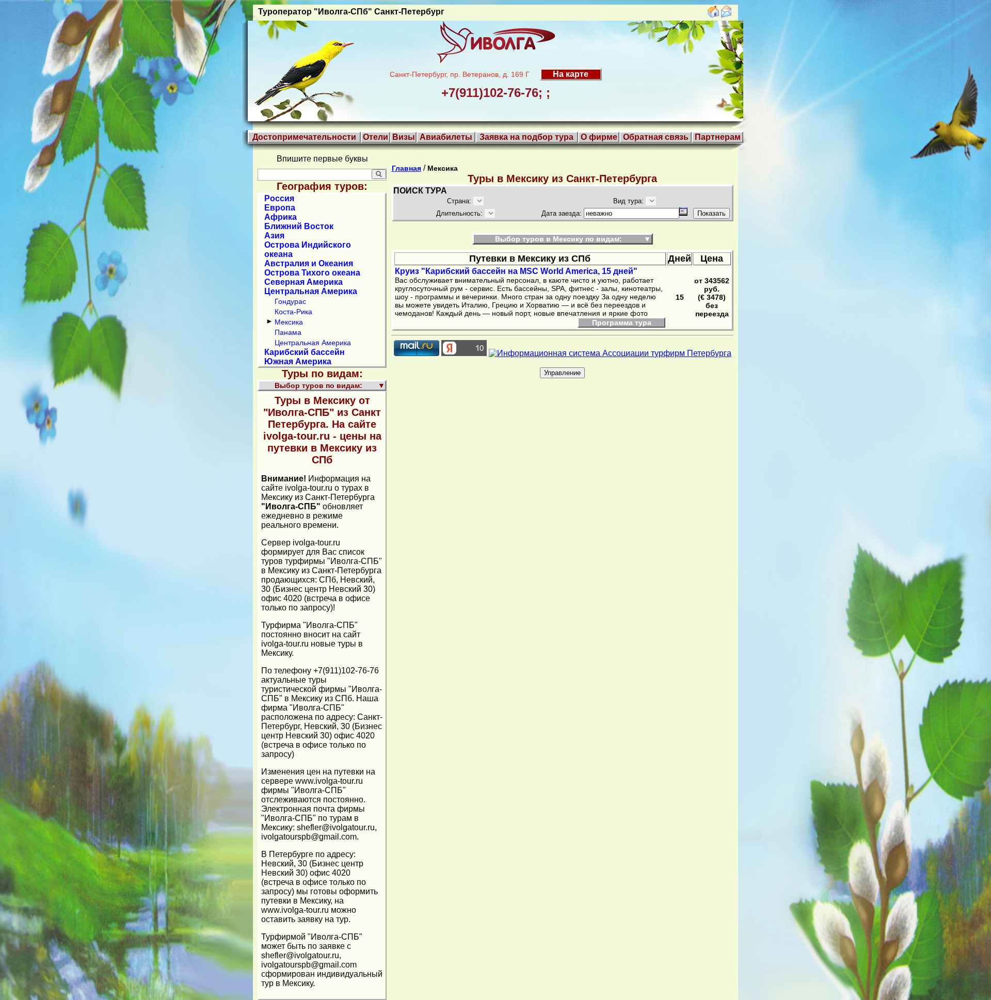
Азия (274, 235)
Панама (288, 332)
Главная (406, 168)
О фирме (599, 137)
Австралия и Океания (308, 263)
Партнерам (718, 137)
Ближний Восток (298, 226)
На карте (571, 74)
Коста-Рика (293, 312)
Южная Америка (297, 361)
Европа (279, 207)
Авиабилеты (446, 137)
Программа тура (621, 322)
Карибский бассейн (304, 352)
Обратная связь (656, 137)
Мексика (289, 322)
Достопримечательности (304, 137)
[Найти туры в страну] (379, 174)
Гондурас (290, 301)
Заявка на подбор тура (526, 137)
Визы (403, 137)
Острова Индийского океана (307, 249)
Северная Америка (303, 282)
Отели (375, 137)
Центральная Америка (310, 291)
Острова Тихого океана (312, 272)
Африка (280, 217)
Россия (279, 198)
